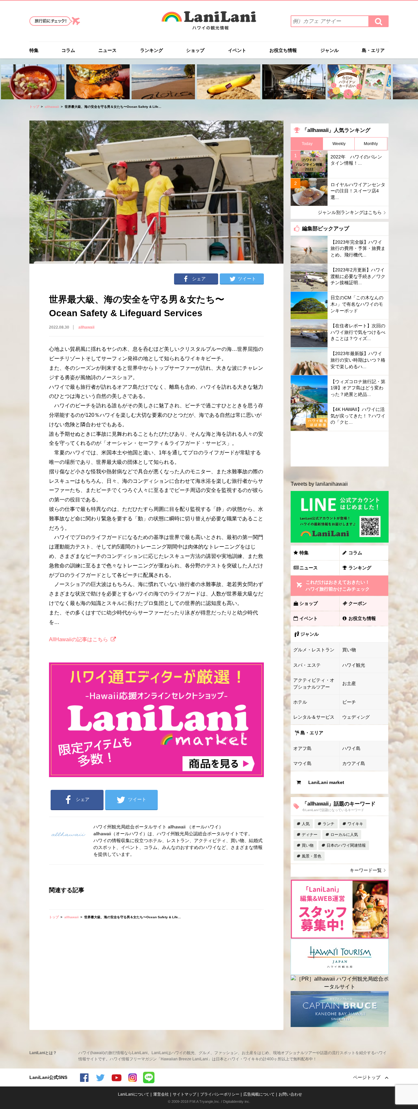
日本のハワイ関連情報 (346, 845)
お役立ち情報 (283, 50)
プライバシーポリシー (219, 1094)
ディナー (309, 834)
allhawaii (52, 106)
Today (307, 143)
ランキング (151, 50)
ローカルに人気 (344, 834)
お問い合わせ (290, 1094)
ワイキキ (355, 824)
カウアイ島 (353, 763)
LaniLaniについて (133, 1094)
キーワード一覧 (366, 870)
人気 (306, 824)
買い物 (349, 649)
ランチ (328, 824)
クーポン (357, 603)
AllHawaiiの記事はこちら (78, 639)
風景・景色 (311, 856)
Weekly (339, 143)
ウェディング (356, 717)
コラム (68, 50)
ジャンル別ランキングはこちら (350, 212)
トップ (34, 106)
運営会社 (161, 1094)
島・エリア (373, 50)
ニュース (107, 50)
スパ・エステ (307, 665)
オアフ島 (302, 748)
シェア (199, 278)
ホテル (300, 702)
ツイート (247, 278)
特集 (34, 50)
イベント (237, 50)
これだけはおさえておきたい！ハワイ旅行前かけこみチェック (338, 585)
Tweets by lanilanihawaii (319, 484)
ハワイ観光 (353, 665)
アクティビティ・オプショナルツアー (313, 683)
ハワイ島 (351, 748)
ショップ (195, 50)
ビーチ (349, 702)
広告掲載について (259, 1094)
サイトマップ (184, 1094)
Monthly (371, 143)
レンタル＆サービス (313, 717)
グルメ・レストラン (313, 649)
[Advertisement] (340, 448)
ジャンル (329, 50)
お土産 (349, 683)
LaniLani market (326, 782)
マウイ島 (302, 763)
